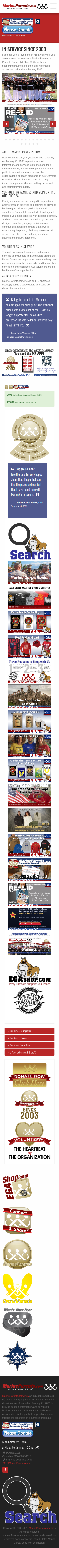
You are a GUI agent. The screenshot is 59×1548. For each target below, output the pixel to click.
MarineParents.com (10, 35)
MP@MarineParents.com (16, 1463)
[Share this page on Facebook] (37, 21)
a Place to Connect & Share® (23, 1052)
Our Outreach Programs (20, 1031)
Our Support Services (19, 1038)
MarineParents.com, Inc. (42, 1528)
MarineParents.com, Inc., (15, 1396)
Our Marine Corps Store (20, 1045)
